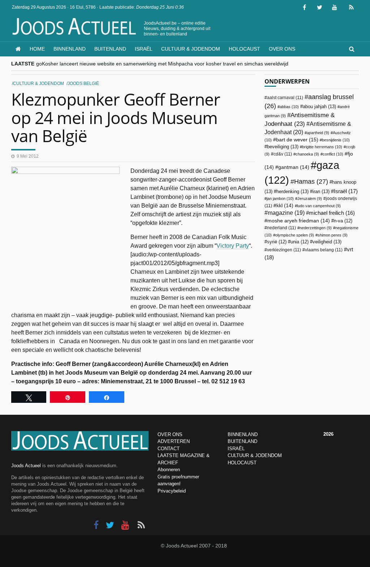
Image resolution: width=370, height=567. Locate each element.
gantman (293, 167)
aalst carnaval (285, 97)
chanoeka (307, 154)
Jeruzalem (309, 198)
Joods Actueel (26, 465)
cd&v (283, 154)
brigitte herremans (322, 147)
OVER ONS (170, 434)
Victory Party (232, 246)
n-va (343, 220)
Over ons (282, 49)
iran (321, 191)
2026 (328, 434)
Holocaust (244, 49)
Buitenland (110, 49)
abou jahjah (319, 106)
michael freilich (332, 213)
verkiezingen (284, 249)
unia (300, 241)
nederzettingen (316, 228)
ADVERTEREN (174, 441)
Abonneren (169, 469)
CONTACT (169, 448)
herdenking (292, 191)
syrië (277, 241)
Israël (143, 49)
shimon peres (333, 235)
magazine (286, 213)
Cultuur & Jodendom (190, 49)
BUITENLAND (242, 441)
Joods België (83, 83)
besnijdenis (336, 140)
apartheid (318, 133)
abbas (289, 107)
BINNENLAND (243, 434)
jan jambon (280, 198)
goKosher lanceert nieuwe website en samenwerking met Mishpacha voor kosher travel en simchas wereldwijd (162, 64)
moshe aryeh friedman (298, 220)
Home (37, 49)
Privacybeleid (172, 491)
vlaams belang (324, 249)
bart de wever (297, 139)
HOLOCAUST (242, 462)
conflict (333, 154)
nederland (281, 227)
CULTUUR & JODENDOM (255, 455)
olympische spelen (294, 235)
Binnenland (69, 49)
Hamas (311, 181)
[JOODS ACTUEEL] (18, 49)
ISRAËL (236, 448)
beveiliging (282, 146)
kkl (284, 205)
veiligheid (327, 241)
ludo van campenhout (319, 206)
